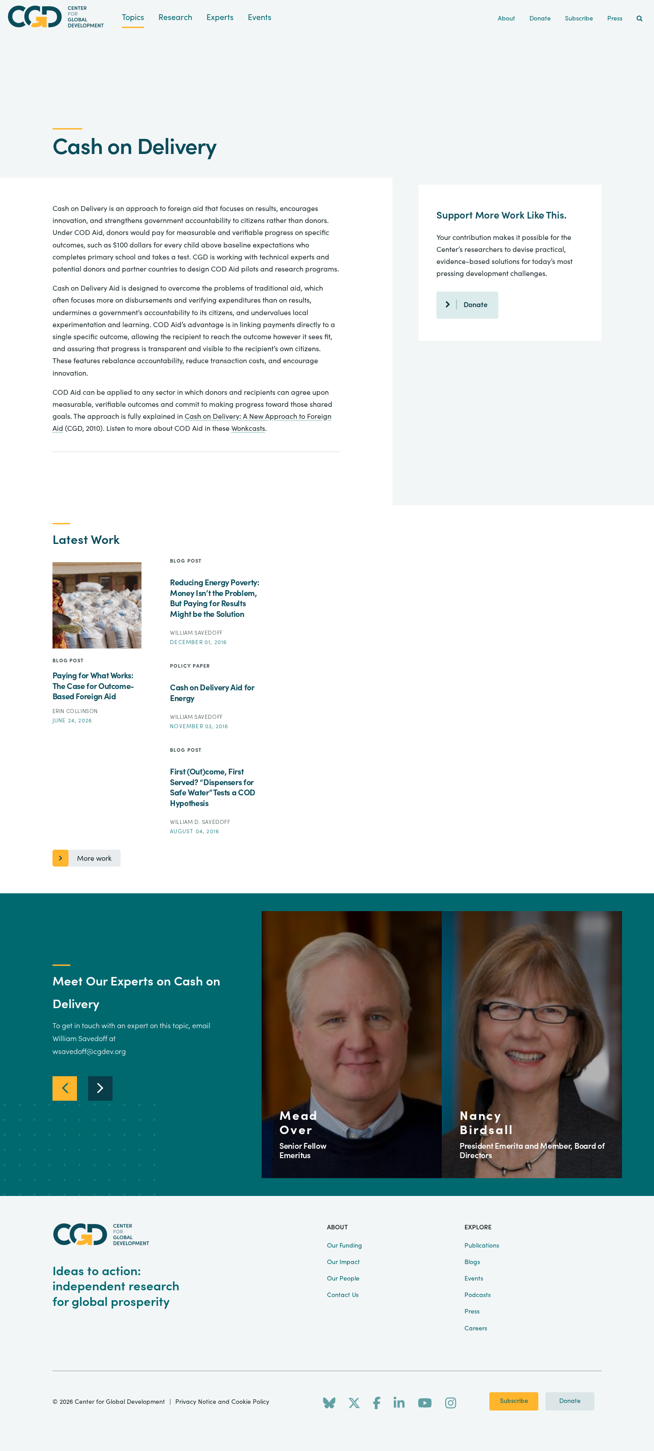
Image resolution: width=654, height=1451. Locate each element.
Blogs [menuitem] (472, 1262)
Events (259, 17)
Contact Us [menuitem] (343, 1295)
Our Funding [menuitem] (344, 1245)
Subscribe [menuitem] (579, 18)
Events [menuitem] (473, 1278)
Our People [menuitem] (343, 1278)
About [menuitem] (506, 18)
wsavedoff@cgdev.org (89, 1052)
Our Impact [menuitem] (343, 1262)
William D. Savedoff (200, 822)
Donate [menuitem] (540, 18)
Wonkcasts (248, 429)
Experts (220, 17)
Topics (133, 17)
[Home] (61, 16)
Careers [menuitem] (475, 1328)
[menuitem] (639, 19)
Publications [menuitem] (481, 1245)
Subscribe (514, 1401)
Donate (476, 305)
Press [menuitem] (614, 18)
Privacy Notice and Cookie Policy (222, 1402)
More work (94, 859)
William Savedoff (196, 633)
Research (175, 17)
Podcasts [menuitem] (477, 1295)
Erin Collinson (75, 711)
